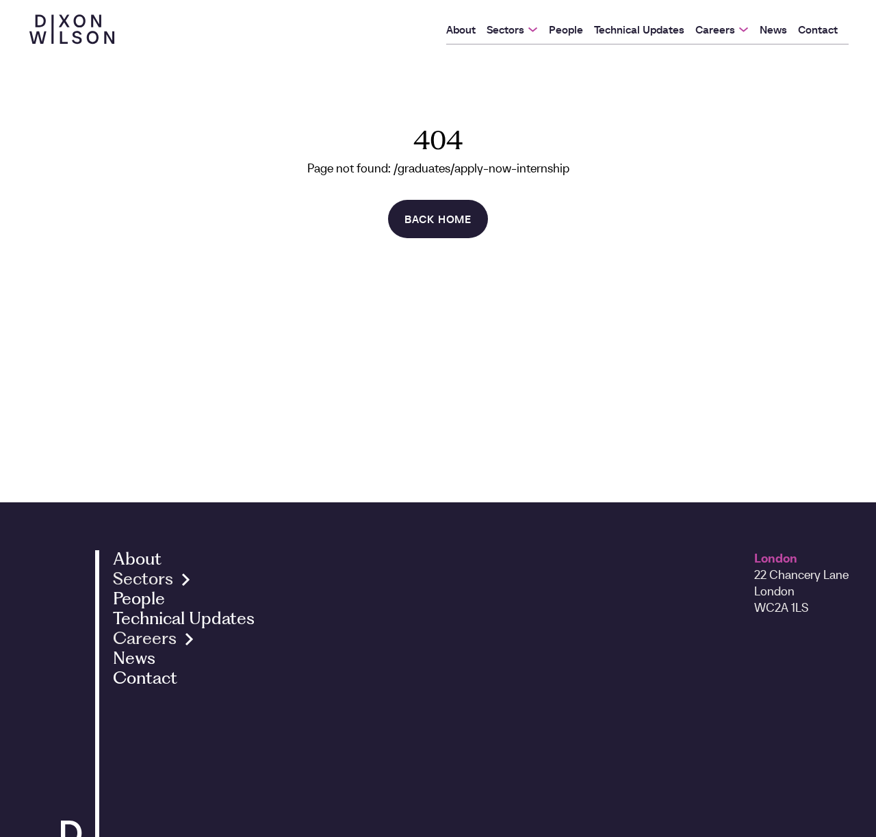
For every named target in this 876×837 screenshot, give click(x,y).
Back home (438, 219)
